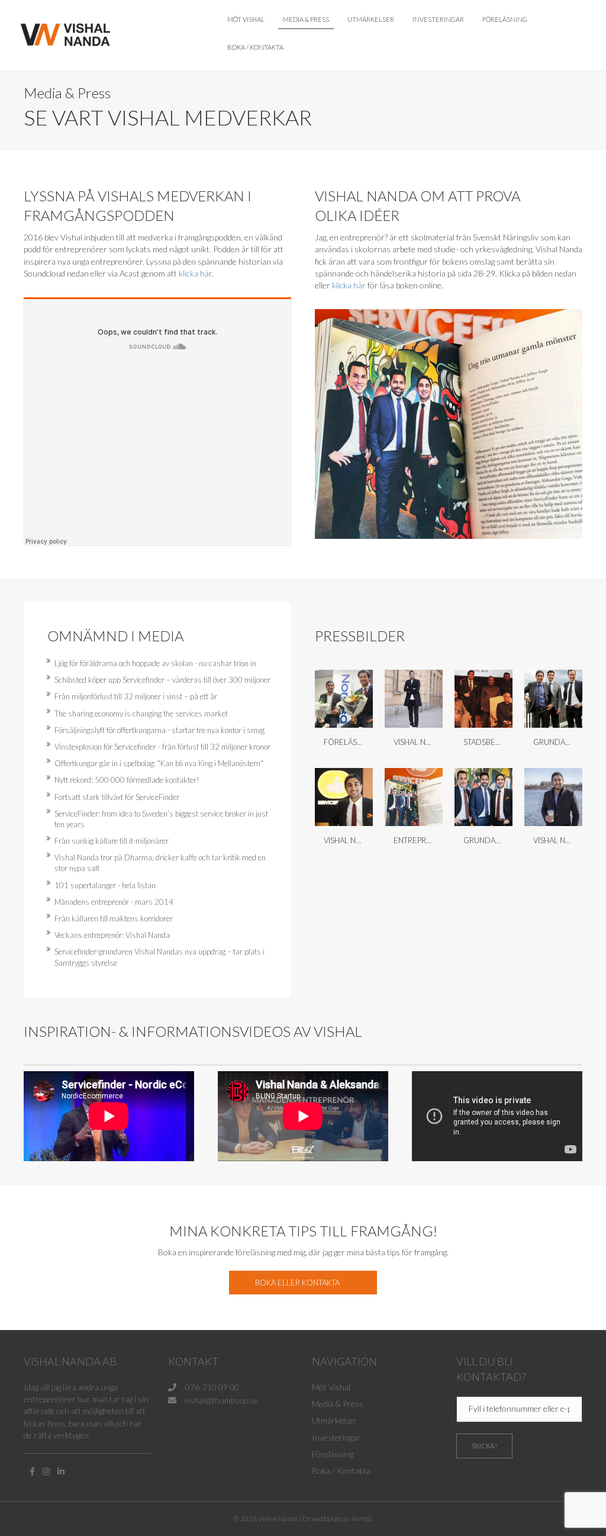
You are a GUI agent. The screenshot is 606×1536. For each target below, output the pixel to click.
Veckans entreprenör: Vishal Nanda (112, 935)
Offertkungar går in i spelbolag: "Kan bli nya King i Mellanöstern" (158, 763)
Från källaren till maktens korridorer (113, 918)
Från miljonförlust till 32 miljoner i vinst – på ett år (135, 696)
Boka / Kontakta (255, 47)
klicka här (195, 273)
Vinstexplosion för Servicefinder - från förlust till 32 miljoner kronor (162, 746)
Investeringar (438, 19)
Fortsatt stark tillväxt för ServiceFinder (116, 797)
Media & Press (306, 19)
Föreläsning (504, 19)
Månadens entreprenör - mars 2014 (113, 902)
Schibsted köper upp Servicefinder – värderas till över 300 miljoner (162, 680)
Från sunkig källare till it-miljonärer (111, 841)
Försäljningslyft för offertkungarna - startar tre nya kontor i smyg (159, 730)
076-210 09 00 (211, 1387)
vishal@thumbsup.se (221, 1400)
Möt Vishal (246, 19)
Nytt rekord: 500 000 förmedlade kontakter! (126, 780)
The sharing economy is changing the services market (141, 713)
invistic (362, 1518)
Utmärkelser (370, 19)
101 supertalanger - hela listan (105, 885)
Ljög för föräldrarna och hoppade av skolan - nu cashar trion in (155, 663)
